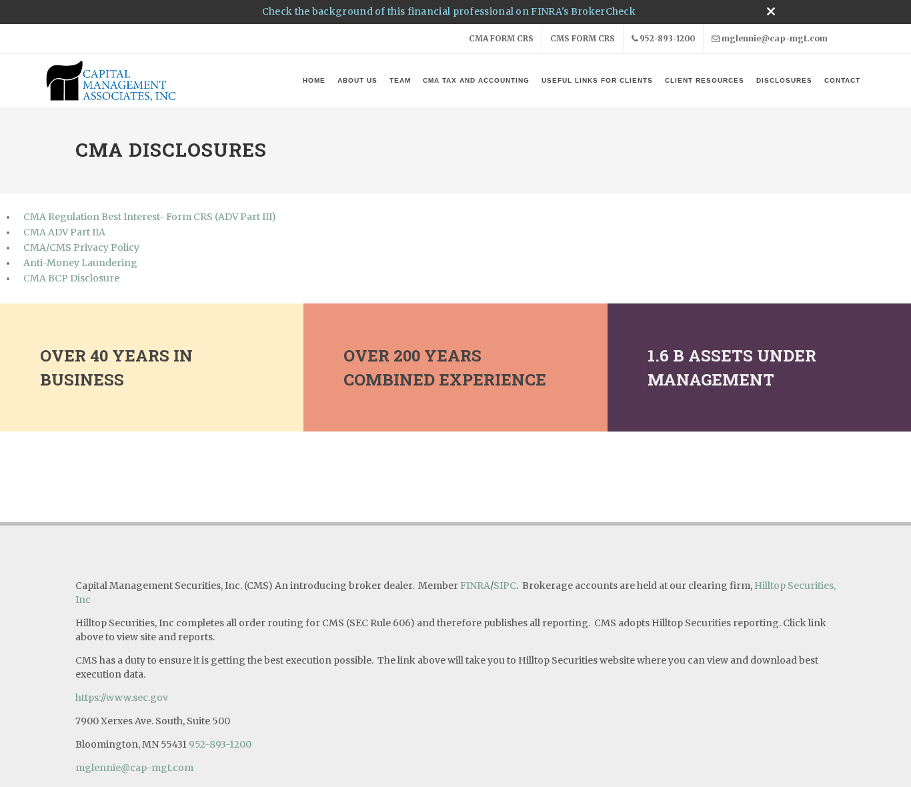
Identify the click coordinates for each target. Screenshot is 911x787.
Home (314, 80)
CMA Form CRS (501, 38)
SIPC (505, 586)
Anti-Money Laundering (80, 263)
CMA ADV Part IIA (64, 232)
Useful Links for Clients (597, 80)
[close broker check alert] (771, 11)
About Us (357, 80)
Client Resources (704, 80)
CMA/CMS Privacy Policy (81, 247)
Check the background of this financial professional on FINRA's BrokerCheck (449, 11)
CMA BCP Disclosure (71, 278)
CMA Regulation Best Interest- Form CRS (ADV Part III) (149, 217)
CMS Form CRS (582, 38)
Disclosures (784, 80)
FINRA (475, 586)
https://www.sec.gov (121, 698)
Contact (842, 80)
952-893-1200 (667, 38)
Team (400, 80)
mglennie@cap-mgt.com (775, 38)
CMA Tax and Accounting (476, 80)
